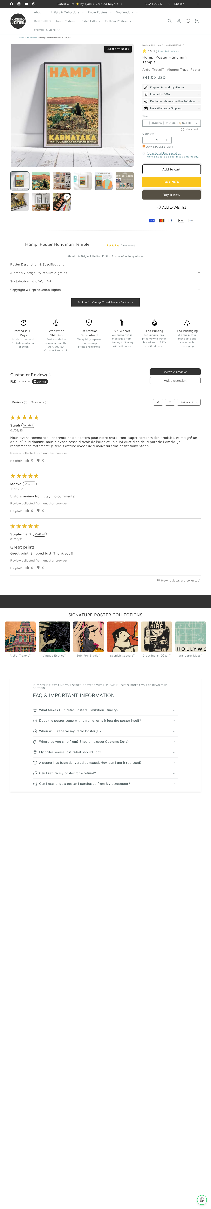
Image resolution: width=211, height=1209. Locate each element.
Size (145, 116)
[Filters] (170, 402)
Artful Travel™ (153, 70)
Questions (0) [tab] (39, 402)
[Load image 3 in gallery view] (61, 181)
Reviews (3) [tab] (19, 402)
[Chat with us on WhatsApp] (202, 1200)
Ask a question (175, 380)
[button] (40, 12)
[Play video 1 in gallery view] (61, 201)
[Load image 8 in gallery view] (40, 201)
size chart (191, 129)
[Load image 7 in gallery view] (19, 201)
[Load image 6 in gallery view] (124, 181)
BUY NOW (171, 182)
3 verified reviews (168, 51)
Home (21, 37)
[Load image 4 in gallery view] (82, 181)
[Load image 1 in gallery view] (19, 181)
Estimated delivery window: (164, 153)
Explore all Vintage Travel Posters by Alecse (105, 302)
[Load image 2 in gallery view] (40, 181)
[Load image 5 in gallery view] (103, 181)
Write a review (175, 372)
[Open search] (158, 402)
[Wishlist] (187, 21)
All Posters (32, 37)
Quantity (148, 133)
